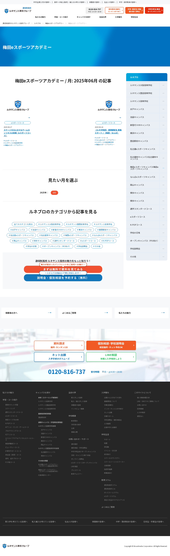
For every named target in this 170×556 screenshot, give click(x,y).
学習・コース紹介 (61, 17)
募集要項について (110, 401)
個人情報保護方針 (143, 397)
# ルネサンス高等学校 (103, 224)
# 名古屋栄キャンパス (49, 235)
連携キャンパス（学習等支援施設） (51, 422)
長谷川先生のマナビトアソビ (114, 500)
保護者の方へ (11, 312)
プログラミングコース (13, 431)
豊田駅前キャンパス (139, 141)
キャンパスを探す (84, 17)
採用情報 (140, 409)
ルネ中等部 (141, 412)
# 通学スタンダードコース (64, 240)
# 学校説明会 (82, 246)
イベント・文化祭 (110, 450)
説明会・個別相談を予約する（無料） (63, 277)
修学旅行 (107, 454)
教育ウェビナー (76, 474)
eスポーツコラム (110, 496)
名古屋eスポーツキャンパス (142, 149)
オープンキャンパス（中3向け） (144, 240)
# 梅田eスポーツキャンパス (75, 235)
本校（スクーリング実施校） (48, 397)
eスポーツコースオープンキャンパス (84, 462)
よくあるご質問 (69, 312)
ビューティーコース (12, 447)
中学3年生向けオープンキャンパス (83, 451)
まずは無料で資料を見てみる (63, 268)
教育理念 (74, 421)
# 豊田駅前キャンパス (106, 229)
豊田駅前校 (42, 417)
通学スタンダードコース (141, 208)
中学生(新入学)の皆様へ (41, 2)
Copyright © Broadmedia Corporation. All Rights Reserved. (145, 546)
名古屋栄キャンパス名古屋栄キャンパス (144, 158)
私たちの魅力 (40, 17)
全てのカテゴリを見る (23, 224)
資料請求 (74, 444)
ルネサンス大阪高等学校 (141, 85)
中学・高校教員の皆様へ (128, 2)
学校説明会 (135, 248)
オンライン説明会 (77, 459)
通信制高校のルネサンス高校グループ (16, 23)
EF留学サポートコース (13, 451)
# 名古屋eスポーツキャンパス (21, 235)
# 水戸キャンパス (18, 229)
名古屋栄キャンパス (48, 452)
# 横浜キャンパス (84, 229)
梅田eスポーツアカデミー (54, 23)
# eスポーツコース (10, 140)
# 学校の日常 (31, 246)
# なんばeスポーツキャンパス (104, 235)
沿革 (72, 428)
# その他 (96, 246)
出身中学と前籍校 (110, 427)
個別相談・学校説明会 (79, 448)
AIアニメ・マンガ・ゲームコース (17, 427)
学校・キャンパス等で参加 (80, 455)
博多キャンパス (137, 192)
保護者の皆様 (76, 405)
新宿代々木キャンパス (140, 125)
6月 (54, 192)
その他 (133, 256)
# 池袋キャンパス (38, 229)
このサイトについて (142, 392)
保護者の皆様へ (94, 2)
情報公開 (74, 432)
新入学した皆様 (76, 397)
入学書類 (107, 423)
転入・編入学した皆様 (79, 401)
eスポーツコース (137, 216)
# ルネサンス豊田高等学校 (77, 224)
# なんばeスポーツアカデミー (105, 140)
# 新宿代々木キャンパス (61, 229)
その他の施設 (43, 461)
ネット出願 (108, 412)
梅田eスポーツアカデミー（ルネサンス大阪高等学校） (48, 470)
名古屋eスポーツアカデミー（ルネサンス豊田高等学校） (48, 465)
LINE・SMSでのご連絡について (148, 401)
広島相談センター (44, 475)
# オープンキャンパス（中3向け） (56, 246)
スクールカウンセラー (112, 458)
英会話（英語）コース (13, 455)
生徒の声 (102, 17)
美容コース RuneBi (12, 419)
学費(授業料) (108, 405)
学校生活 (134, 17)
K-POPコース (136, 224)
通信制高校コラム (110, 485)
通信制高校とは (109, 489)
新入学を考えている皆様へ (16, 521)
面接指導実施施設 (44, 413)
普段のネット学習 (11, 405)
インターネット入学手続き (113, 409)
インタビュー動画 (77, 409)
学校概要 (72, 416)
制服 (105, 443)
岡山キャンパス (137, 184)
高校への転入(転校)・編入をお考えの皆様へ (70, 2)
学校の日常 (135, 232)
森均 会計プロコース (13, 458)
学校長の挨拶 (76, 424)
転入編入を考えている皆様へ (44, 521)
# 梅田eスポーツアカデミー (13, 145)
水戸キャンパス (137, 109)
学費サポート (109, 416)
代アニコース (10, 434)
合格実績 (107, 465)
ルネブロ (37, 23)
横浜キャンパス (137, 133)
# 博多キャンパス (39, 240)
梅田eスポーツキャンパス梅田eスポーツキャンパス (144, 167)
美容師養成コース (11, 443)
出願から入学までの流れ (113, 397)
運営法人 (140, 416)
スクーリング (10, 408)
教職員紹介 (108, 473)
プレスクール (76, 470)
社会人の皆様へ (109, 2)
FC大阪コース (10, 462)
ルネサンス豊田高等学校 (141, 93)
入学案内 (118, 17)
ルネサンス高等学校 (139, 101)
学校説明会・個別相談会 (113, 420)
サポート (107, 439)
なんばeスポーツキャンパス (142, 176)
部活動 (106, 447)
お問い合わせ (142, 405)
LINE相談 (74, 466)
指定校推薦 (108, 469)
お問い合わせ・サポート (79, 439)
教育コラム (106, 480)
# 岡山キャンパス (19, 240)
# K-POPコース (108, 240)
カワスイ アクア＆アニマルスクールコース (19, 439)
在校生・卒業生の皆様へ (153, 521)
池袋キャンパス (137, 117)
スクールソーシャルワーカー (114, 462)
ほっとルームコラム (111, 492)
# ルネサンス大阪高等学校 (13, 143)
